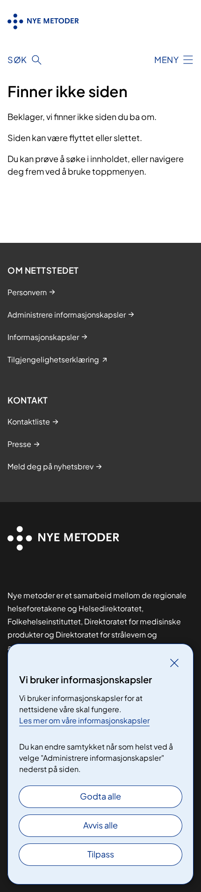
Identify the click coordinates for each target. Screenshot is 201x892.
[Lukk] (174, 662)
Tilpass (100, 854)
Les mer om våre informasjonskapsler (84, 720)
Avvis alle (100, 825)
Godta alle (100, 796)
